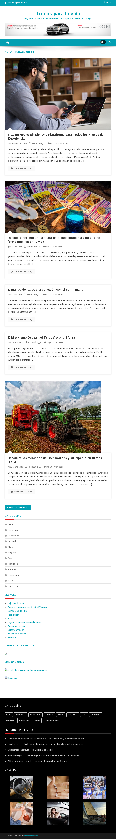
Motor (10, 547)
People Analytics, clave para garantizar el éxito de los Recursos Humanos (43, 755)
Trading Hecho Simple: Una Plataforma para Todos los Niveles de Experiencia (45, 744)
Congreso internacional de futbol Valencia (27, 607)
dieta (10, 524)
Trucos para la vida (58, 13)
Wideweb (12, 637)
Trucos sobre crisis (17, 633)
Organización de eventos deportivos (25, 622)
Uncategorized (15, 586)
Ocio (10, 558)
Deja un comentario (59, 143)
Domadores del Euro (17, 611)
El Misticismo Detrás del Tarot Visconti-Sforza (41, 337)
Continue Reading (23, 168)
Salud (10, 580)
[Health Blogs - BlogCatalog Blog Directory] (26, 670)
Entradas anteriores (18, 507)
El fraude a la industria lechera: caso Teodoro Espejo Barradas (38, 761)
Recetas (12, 569)
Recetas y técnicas (17, 626)
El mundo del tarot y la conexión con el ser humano (45, 289)
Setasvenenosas (16, 630)
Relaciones (13, 575)
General (12, 541)
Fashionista (13, 615)
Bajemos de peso (16, 603)
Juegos (11, 618)
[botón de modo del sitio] (103, 42)
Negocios (12, 552)
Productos (13, 564)
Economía (13, 530)
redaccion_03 (38, 143)
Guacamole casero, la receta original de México (30, 750)
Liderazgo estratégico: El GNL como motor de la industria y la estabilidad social (46, 738)
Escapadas (13, 535)
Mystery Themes (31, 836)
